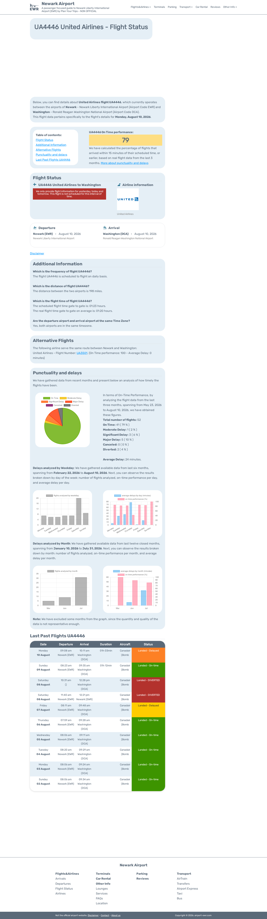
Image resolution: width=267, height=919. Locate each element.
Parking (172, 7)
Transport (184, 873)
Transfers (183, 883)
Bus (179, 898)
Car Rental (202, 7)
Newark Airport (58, 3)
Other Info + (230, 7)
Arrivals (60, 878)
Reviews (215, 7)
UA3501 (82, 353)
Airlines (60, 893)
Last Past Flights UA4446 (53, 159)
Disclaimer (93, 915)
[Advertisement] (133, 67)
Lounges (102, 888)
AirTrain (182, 878)
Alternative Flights (48, 149)
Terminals (159, 7)
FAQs (99, 898)
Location (102, 903)
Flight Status (44, 140)
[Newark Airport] (34, 7)
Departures (63, 883)
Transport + (186, 7)
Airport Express (187, 888)
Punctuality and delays (51, 154)
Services (102, 893)
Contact (105, 915)
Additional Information (51, 145)
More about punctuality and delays (124, 163)
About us (115, 915)
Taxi (179, 893)
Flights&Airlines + (141, 7)
